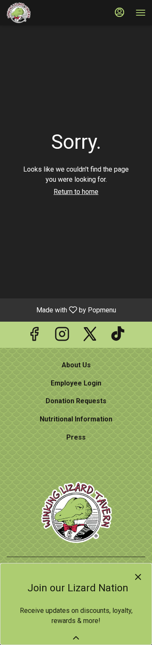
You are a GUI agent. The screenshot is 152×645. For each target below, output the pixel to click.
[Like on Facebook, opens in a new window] (34, 336)
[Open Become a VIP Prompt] (76, 638)
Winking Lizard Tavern (76, 512)
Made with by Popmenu (61, 309)
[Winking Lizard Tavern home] (44, 12)
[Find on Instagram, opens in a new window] (62, 336)
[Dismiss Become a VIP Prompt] (138, 577)
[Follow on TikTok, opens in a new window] (117, 336)
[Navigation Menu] (140, 12)
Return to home (76, 192)
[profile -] (119, 12)
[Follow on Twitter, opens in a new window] (90, 336)
